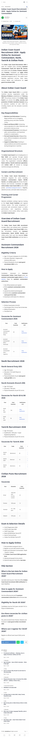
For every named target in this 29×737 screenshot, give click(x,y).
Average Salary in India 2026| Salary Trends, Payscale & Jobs (14, 695)
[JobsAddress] (7, 17)
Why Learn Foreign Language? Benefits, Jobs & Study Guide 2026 (15, 712)
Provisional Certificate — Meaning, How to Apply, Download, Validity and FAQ (14, 653)
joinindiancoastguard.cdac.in (13, 187)
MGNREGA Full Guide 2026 (10, 687)
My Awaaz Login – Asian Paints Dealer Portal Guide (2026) (14, 720)
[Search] (27, 2)
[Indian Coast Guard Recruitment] (14, 39)
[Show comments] (24, 735)
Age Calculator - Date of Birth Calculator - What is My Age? (15, 663)
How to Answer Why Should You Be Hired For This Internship (15, 671)
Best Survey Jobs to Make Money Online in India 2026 (15, 703)
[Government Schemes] (9, 685)
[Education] (6, 660)
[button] (3, 2)
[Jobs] (5, 701)
